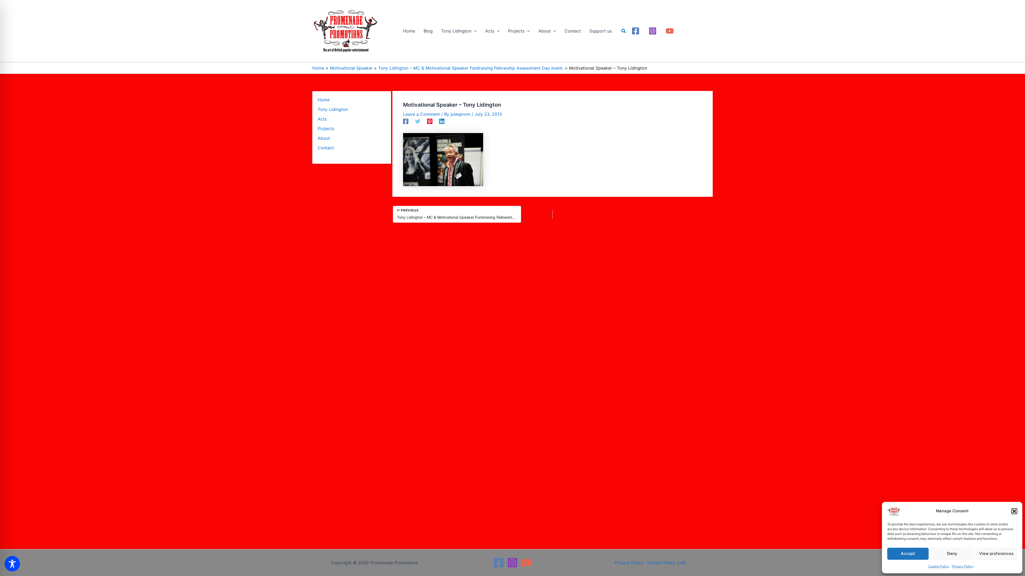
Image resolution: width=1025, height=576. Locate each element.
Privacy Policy (962, 566)
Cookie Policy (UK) (667, 562)
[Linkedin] (441, 121)
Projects (326, 128)
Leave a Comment (421, 114)
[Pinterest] (429, 121)
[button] (1014, 511)
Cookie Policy (938, 566)
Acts (322, 119)
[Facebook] (636, 31)
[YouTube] (670, 31)
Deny (952, 553)
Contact (326, 147)
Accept (908, 553)
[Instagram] (653, 31)
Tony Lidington (333, 109)
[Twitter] (417, 121)
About (324, 138)
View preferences (996, 553)
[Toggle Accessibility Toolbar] (12, 563)
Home (324, 99)
